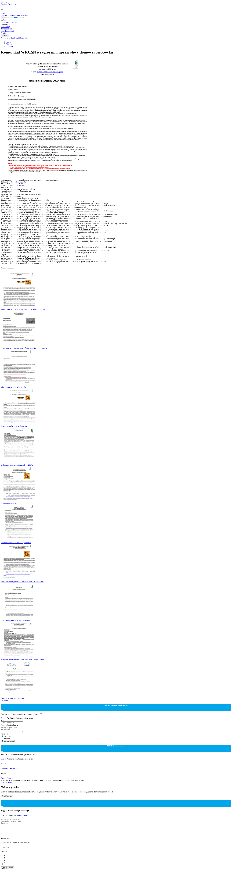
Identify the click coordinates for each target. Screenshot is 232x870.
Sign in (4, 718)
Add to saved (21, 38)
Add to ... (5, 35)
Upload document (8, 15)
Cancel (4, 868)
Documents (5, 768)
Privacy (4, 782)
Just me (7, 739)
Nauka (8, 42)
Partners (10, 778)
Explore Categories (8, 4)
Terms (9, 782)
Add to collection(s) (8, 38)
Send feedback (7, 796)
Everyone (7, 736)
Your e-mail (5, 839)
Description (9, 725)
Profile (3, 33)
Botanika (9, 46)
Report (3, 778)
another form (22, 815)
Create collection (8, 741)
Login (3, 13)
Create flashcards (21, 15)
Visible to (4, 734)
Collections (14, 22)
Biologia (9, 44)
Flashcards (5, 22)
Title (2, 720)
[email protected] (17, 185)
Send (11, 868)
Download (5, 700)
